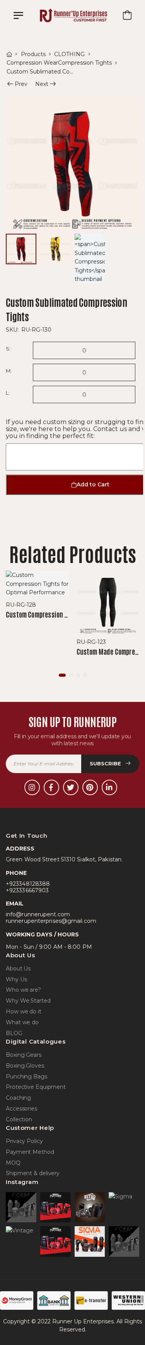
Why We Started (28, 1001)
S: (8, 349)
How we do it (23, 1011)
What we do (22, 1022)
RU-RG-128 (21, 604)
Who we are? (23, 990)
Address (20, 848)
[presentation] (133, 625)
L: (7, 393)
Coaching (18, 1098)
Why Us (16, 979)
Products (33, 54)
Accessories (21, 1108)
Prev (18, 84)
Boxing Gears (23, 1055)
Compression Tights (85, 62)
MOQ (13, 1163)
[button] (62, 675)
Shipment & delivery (33, 1173)
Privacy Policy (24, 1141)
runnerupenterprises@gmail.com (51, 921)
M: (8, 371)
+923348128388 (28, 884)
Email (15, 903)
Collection (19, 1119)
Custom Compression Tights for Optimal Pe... (67, 614)
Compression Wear (32, 62)
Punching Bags (26, 1076)
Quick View (37, 589)
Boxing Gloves (25, 1066)
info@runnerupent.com (38, 914)
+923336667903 (27, 890)
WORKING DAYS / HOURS (42, 934)
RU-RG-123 (91, 641)
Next (41, 84)
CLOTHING (69, 54)
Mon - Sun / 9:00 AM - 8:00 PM (49, 947)
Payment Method (30, 1152)
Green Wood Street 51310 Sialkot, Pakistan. (64, 859)
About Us (18, 968)
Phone (16, 873)
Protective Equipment (36, 1087)
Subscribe (106, 763)
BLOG (14, 1033)
